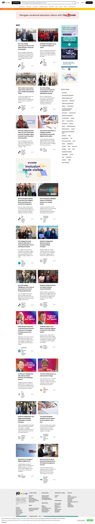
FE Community (19, 509)
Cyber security (72, 112)
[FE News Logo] (6, 2)
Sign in (82, 2)
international (64, 123)
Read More (4, 522)
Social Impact (31, 501)
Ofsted (44, 345)
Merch (65, 6)
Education (31, 495)
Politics (63, 143)
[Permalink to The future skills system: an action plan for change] (48, 365)
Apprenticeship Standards (67, 95)
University (64, 159)
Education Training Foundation (45, 478)
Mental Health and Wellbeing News (68, 132)
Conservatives (70, 106)
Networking (70, 499)
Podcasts (57, 495)
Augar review (65, 100)
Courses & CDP (71, 498)
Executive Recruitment (33, 509)
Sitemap (17, 514)
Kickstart (71, 123)
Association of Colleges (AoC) (45, 218)
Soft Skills (64, 149)
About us (18, 507)
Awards (69, 495)
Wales (69, 159)
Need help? (57, 511)
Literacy (73, 128)
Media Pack (44, 506)
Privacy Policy (19, 513)
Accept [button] (90, 520)
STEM (73, 149)
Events (60, 6)
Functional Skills (65, 118)
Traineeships (68, 157)
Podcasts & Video (43, 6)
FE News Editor (22, 393)
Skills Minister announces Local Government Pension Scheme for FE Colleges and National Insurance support (26, 330)
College (63, 106)
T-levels (71, 154)
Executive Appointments (34, 508)
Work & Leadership (33, 499)
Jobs (56, 6)
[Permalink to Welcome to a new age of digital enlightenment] (26, 450)
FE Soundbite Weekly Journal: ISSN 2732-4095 (47, 499)
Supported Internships (67, 151)
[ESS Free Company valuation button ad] (69, 42)
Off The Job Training (66, 141)
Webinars (69, 504)
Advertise (51, 6)
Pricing (43, 505)
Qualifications (70, 143)
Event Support (45, 511)
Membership (57, 510)
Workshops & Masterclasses (71, 506)
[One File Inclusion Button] (33, 170)
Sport (69, 149)
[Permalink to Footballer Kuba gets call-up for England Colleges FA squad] (48, 35)
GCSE (63, 120)
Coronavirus (64, 112)
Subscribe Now (72, 6)
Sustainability (65, 154)
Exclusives (28, 6)
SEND (69, 146)
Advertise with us (19, 512)
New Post (57, 505)
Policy (74, 141)
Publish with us (19, 511)
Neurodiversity (65, 138)
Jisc (44, 148)
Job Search (31, 510)
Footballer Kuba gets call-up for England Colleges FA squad (48, 45)
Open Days (70, 500)
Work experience (65, 162)
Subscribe (89, 2)
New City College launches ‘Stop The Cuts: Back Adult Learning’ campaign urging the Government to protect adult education (26, 134)
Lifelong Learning (65, 128)
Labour (63, 126)
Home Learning (69, 120)
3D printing (64, 92)
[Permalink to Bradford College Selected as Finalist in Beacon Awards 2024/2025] (48, 276)
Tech (63, 157)
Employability (31, 498)
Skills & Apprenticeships (34, 500)
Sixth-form (74, 146)
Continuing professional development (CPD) (67, 109)
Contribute (35, 6)
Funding (72, 118)
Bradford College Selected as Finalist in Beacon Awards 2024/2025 (47, 287)
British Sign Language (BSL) (68, 103)
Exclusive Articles (45, 495)
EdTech (30, 496)
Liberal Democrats (71, 126)
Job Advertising (45, 509)
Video (56, 496)
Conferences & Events (72, 496)
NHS (71, 138)
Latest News (22, 6)
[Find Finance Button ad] (69, 30)
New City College (23, 64)
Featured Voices (45, 496)
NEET (69, 135)
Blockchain (72, 100)
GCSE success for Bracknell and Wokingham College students (35, 2)
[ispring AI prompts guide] (69, 53)
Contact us (18, 508)
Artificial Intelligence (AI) (67, 98)
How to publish (58, 503)
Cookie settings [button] (81, 520)
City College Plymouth (23, 262)
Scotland (64, 146)
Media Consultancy (46, 510)
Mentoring (64, 135)
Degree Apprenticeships (67, 115)
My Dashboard (58, 506)
